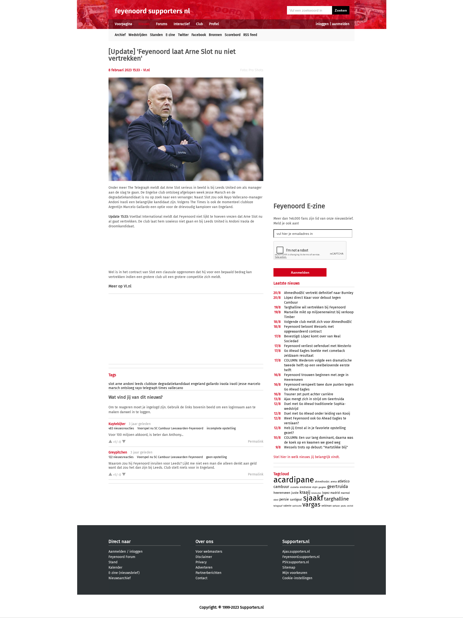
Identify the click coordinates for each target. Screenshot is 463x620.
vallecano (175, 388)
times (162, 388)
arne (118, 384)
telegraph (150, 388)
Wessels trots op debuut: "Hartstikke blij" (316, 447)
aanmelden (340, 24)
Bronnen (215, 35)
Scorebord (232, 35)
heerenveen (281, 493)
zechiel (350, 506)
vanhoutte (296, 506)
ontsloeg (127, 388)
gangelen (322, 487)
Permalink (255, 441)
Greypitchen (118, 452)
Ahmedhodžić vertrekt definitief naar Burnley (318, 293)
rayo (138, 388)
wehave (336, 506)
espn (315, 487)
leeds (139, 384)
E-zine (170, 35)
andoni (128, 384)
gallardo (212, 384)
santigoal (296, 499)
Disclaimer (204, 557)
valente (287, 505)
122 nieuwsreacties (121, 457)
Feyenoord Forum (122, 557)
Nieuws (144, 24)
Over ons (204, 541)
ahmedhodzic (322, 481)
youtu (343, 506)
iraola (224, 384)
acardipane (293, 480)
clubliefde (294, 487)
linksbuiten (316, 493)
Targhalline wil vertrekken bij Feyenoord (315, 307)
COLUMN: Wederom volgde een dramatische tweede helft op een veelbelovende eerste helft (318, 365)
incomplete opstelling (221, 428)
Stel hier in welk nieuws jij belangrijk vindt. (306, 457)
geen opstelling (216, 457)
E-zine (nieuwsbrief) (124, 573)
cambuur (281, 486)
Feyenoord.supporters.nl (301, 557)
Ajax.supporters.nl (296, 552)
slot (111, 384)
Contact (201, 578)
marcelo (254, 384)
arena (334, 481)
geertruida (337, 486)
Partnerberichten (208, 573)
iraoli (234, 384)
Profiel (214, 24)
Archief (120, 35)
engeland (198, 384)
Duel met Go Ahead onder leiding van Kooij (317, 413)
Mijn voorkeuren (294, 573)
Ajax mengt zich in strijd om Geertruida (314, 399)
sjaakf (313, 498)
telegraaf (277, 506)
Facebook (198, 35)
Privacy (201, 562)
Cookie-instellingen (297, 578)
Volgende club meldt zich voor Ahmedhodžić (318, 322)
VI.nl (127, 286)
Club (199, 24)
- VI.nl (145, 70)
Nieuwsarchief (120, 578)
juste (295, 493)
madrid (335, 493)
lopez (325, 493)
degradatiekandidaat (174, 384)
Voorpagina (123, 24)
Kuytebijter (117, 424)
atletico (344, 481)
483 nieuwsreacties (121, 428)
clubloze (150, 384)
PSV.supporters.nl (295, 562)
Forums (161, 24)
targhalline (336, 499)
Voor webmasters (209, 552)
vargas (311, 504)
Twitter (183, 35)
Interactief (182, 24)
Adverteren (204, 567)
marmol (345, 493)
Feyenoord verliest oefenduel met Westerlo (317, 346)
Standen (156, 35)
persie (284, 499)
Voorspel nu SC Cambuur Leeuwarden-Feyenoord (170, 428)
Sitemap (288, 567)
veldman (326, 505)
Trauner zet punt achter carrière (308, 394)
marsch (114, 388)
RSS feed (250, 35)
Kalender (115, 567)
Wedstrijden (138, 35)
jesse (242, 384)
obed (275, 500)
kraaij (305, 492)
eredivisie (305, 487)
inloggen (322, 24)
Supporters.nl (295, 541)
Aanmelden (117, 552)
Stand (113, 562)
